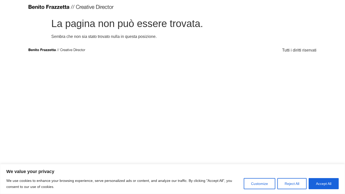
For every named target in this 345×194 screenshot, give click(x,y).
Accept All (323, 184)
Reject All (292, 184)
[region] (172, 179)
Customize (259, 184)
